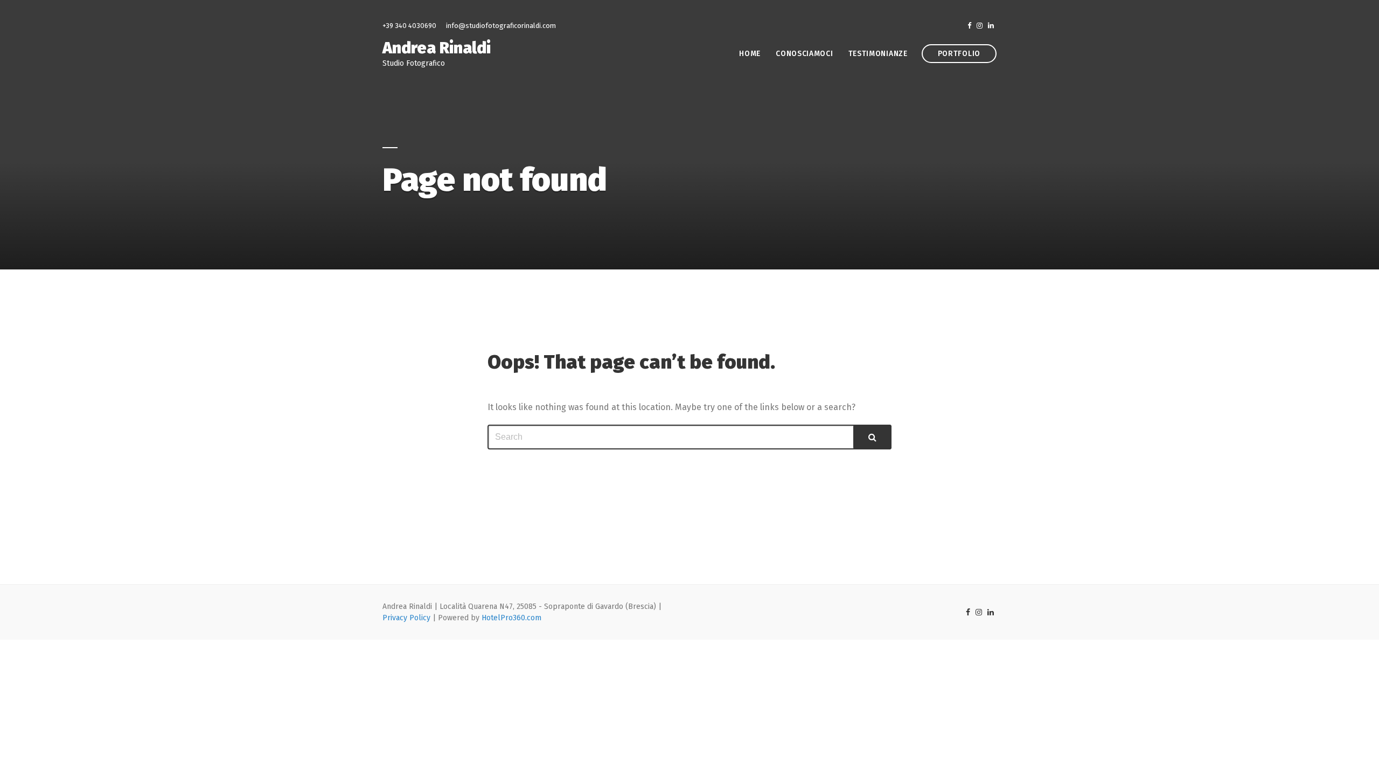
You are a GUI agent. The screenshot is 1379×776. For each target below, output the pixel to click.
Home (750, 53)
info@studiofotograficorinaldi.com (501, 26)
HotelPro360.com (511, 617)
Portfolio (959, 53)
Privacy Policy (406, 617)
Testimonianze (878, 53)
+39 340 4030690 (409, 26)
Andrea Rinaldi (436, 48)
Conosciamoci (804, 53)
